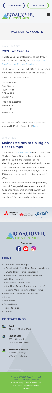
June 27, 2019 (9, 138)
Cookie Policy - (31, 383)
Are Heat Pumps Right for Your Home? (25, 286)
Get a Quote (38, 5)
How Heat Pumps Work (18, 282)
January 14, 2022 (11, 46)
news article (24, 152)
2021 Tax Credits (15, 51)
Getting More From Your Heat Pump (24, 290)
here (35, 126)
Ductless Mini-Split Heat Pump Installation (27, 268)
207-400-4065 (14, 5)
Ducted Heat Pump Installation (22, 272)
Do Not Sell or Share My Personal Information (27, 386)
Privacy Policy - (18, 383)
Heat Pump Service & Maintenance (24, 275)
